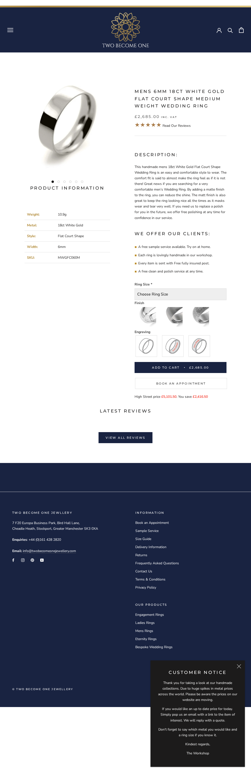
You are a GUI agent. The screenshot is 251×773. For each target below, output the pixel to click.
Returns (141, 555)
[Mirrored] (147, 317)
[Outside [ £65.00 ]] (200, 346)
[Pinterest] (32, 560)
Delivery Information (150, 547)
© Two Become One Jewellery (42, 689)
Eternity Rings (146, 639)
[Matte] (173, 317)
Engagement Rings (149, 614)
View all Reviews (125, 437)
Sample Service (147, 530)
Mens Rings (144, 631)
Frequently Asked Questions (157, 563)
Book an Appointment (181, 383)
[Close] (239, 666)
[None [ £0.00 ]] (147, 346)
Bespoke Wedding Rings (154, 647)
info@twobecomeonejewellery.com (49, 551)
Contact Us (143, 571)
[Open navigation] (10, 30)
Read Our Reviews (163, 125)
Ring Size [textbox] (143, 284)
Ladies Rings (145, 622)
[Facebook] (13, 560)
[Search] (230, 30)
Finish (139, 303)
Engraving (142, 332)
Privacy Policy (145, 587)
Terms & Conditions (150, 579)
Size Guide (143, 539)
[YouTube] (42, 560)
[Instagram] (23, 560)
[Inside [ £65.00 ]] (173, 346)
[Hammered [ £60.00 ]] (200, 317)
